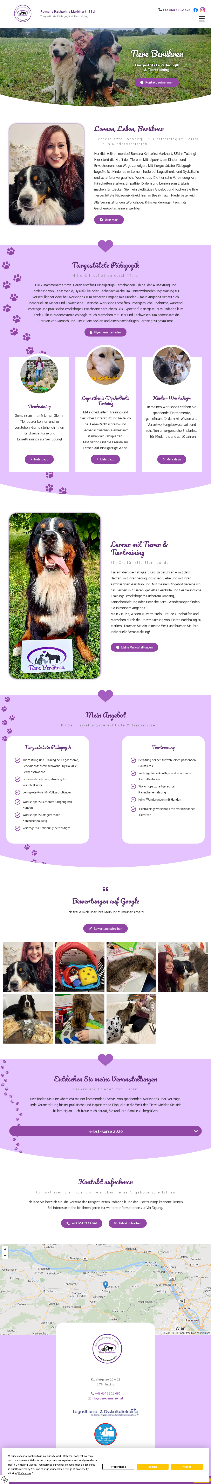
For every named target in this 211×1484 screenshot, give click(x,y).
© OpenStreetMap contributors (193, 1333)
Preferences (118, 1466)
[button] (165, 19)
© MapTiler (169, 1333)
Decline (152, 1466)
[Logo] (21, 14)
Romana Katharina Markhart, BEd (67, 11)
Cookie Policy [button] (22, 1469)
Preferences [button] (24, 1473)
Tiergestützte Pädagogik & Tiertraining (64, 16)
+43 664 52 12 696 (107, 1393)
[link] (196, 1131)
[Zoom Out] (5, 1255)
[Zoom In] (5, 1249)
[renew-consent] (4, 1479)
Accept (187, 1466)
